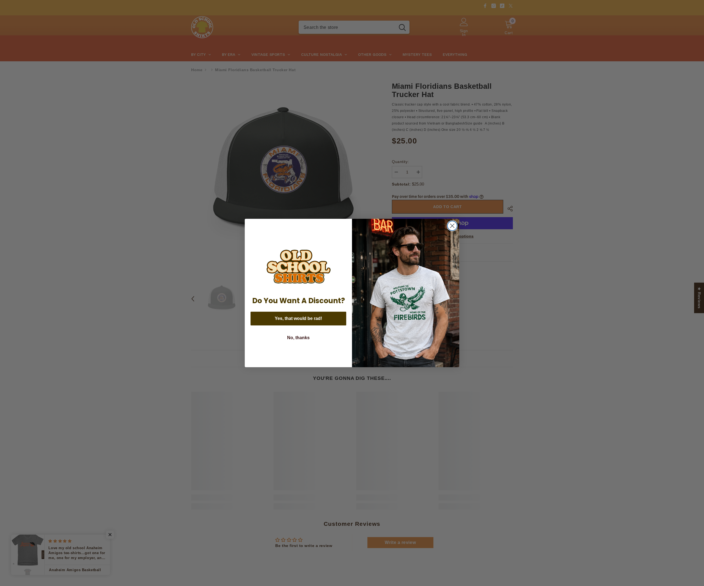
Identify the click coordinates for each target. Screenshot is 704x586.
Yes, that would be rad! (298, 318)
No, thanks (298, 337)
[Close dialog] (452, 226)
